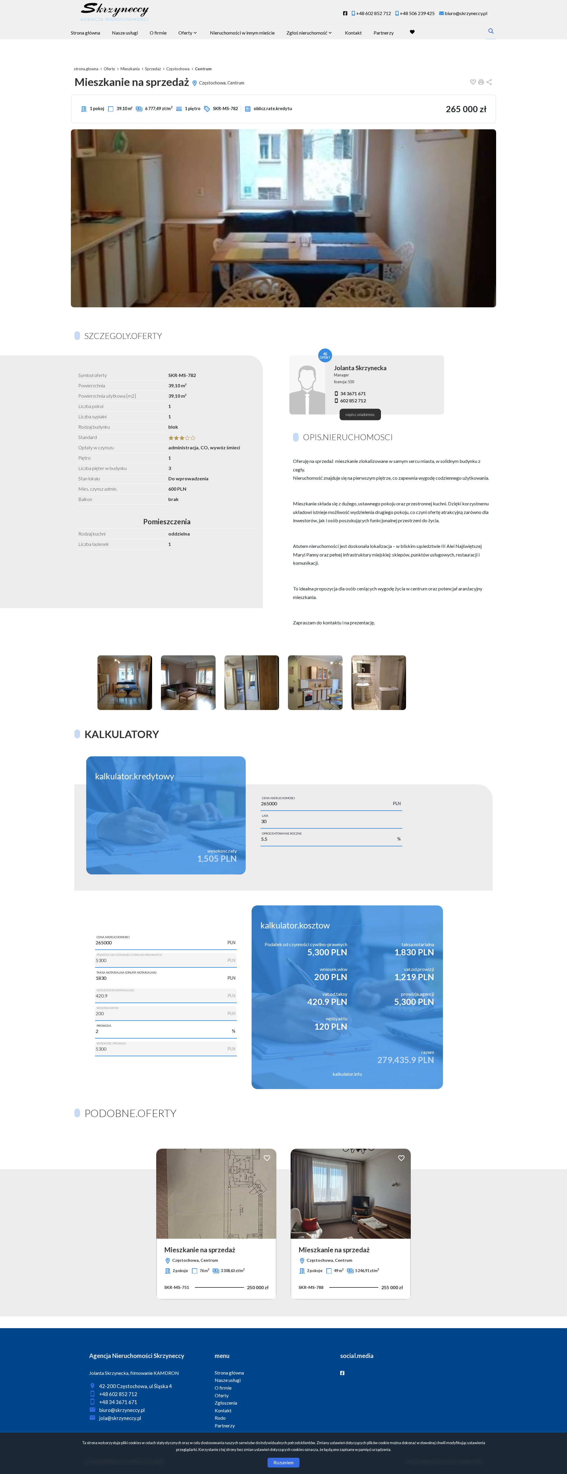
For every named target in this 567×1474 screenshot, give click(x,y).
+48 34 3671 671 (118, 1402)
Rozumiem (283, 1462)
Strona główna (85, 32)
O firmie (158, 32)
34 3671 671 (353, 393)
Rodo (220, 1418)
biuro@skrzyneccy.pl (122, 1410)
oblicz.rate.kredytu (272, 108)
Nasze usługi (125, 32)
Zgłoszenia (226, 1403)
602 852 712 (353, 400)
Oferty (185, 32)
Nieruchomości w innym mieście (242, 32)
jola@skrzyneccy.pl (120, 1418)
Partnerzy (384, 32)
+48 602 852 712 (118, 1394)
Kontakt (353, 32)
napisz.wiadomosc (360, 414)
